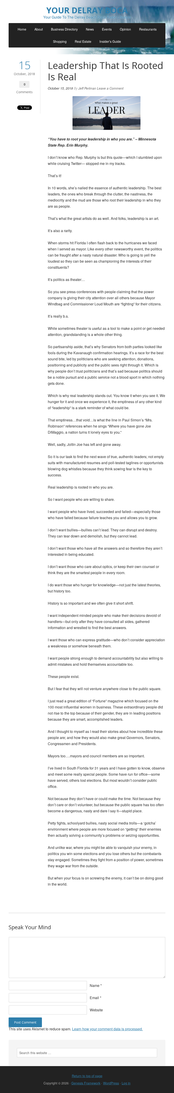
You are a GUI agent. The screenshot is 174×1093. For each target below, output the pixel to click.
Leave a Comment (110, 88)
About (38, 29)
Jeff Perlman (87, 88)
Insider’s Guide (110, 41)
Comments (24, 92)
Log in (126, 1083)
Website (96, 1009)
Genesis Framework (85, 1083)
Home (22, 29)
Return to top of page (87, 1076)
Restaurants (148, 29)
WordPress (111, 1083)
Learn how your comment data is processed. (107, 1028)
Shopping (60, 41)
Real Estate (83, 41)
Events (107, 29)
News (90, 29)
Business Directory (64, 29)
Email (94, 997)
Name (94, 985)
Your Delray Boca (87, 10)
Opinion (125, 29)
